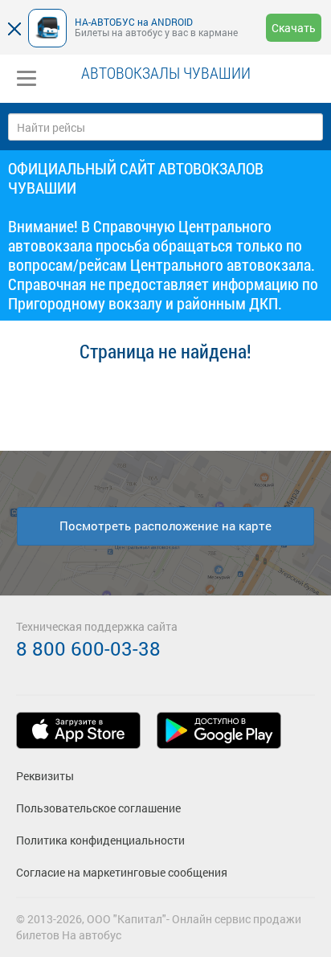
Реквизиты (45, 775)
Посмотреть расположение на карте (165, 525)
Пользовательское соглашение (98, 808)
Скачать (294, 27)
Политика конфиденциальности (100, 840)
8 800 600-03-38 (88, 648)
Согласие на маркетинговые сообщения (121, 872)
